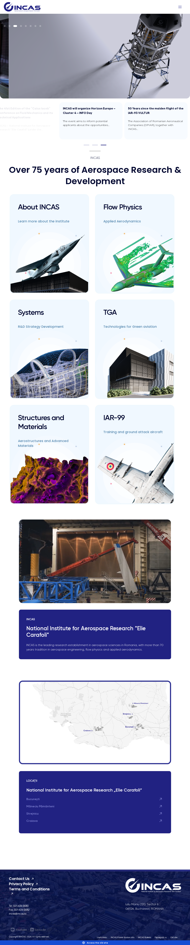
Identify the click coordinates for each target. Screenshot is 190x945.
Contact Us (19, 878)
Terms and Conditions (29, 889)
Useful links (102, 937)
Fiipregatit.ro (161, 937)
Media (127, 7)
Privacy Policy (21, 883)
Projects (91, 7)
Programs (109, 7)
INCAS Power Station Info (122, 937)
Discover (49, 7)
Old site (173, 937)
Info (139, 7)
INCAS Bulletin (144, 937)
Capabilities (70, 7)
